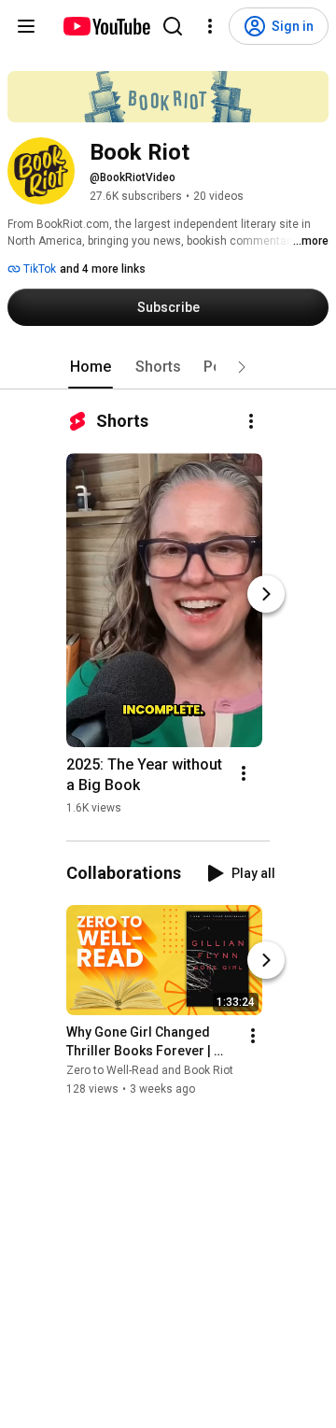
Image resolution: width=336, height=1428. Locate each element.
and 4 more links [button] (103, 269)
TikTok (38, 269)
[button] (241, 367)
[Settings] (210, 26)
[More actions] (251, 421)
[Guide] (26, 26)
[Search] (172, 26)
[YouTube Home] (106, 26)
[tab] (90, 367)
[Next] (266, 594)
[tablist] (168, 367)
